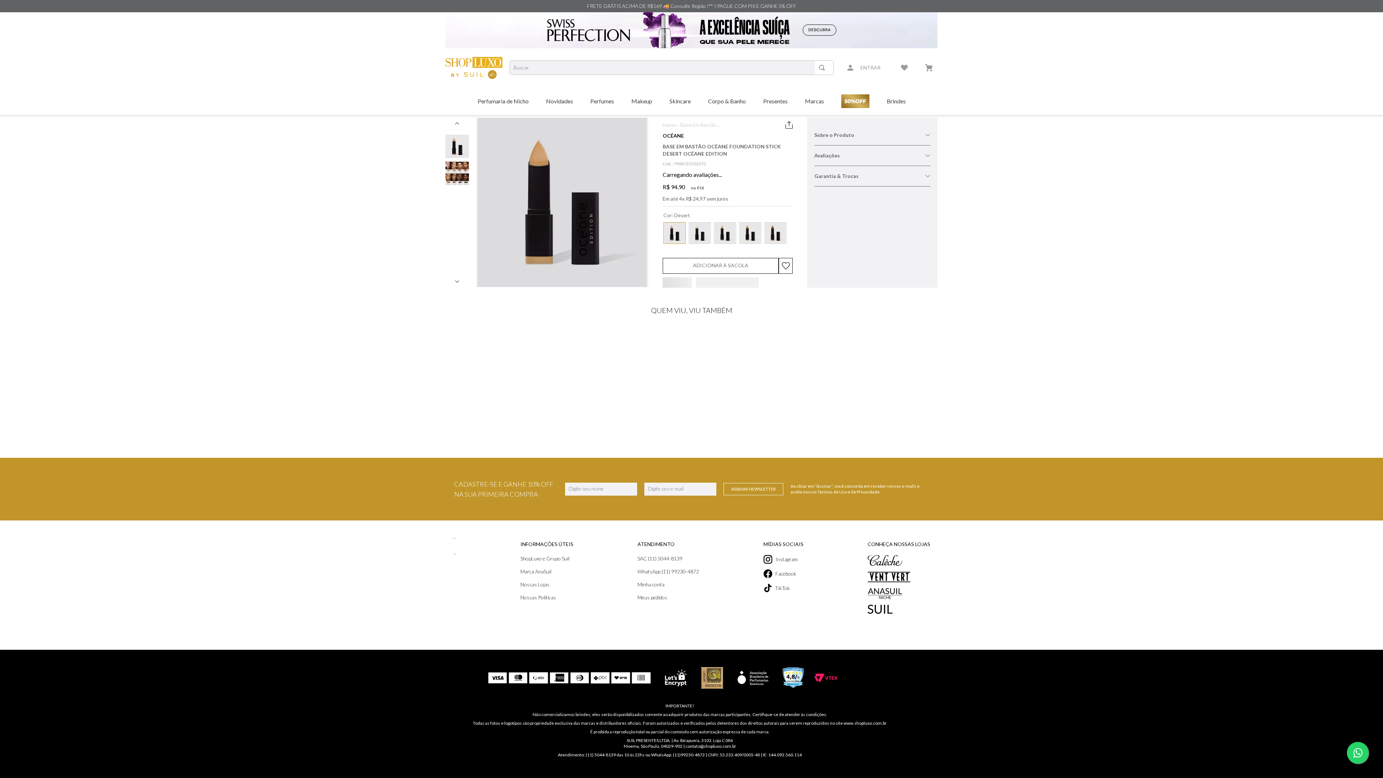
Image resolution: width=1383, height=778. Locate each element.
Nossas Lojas (653, 677)
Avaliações (827, 176)
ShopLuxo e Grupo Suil (663, 651)
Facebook (825, 666)
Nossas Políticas (657, 690)
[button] (674, 246)
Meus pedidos (732, 690)
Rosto (717, 125)
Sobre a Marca (831, 155)
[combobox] (672, 68)
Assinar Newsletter (753, 581)
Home (669, 125)
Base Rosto (742, 125)
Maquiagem (693, 125)
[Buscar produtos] (823, 68)
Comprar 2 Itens (894, 295)
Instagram (826, 652)
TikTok (821, 681)
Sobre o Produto (834, 135)
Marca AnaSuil (654, 664)
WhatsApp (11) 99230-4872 (747, 664)
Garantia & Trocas (836, 196)
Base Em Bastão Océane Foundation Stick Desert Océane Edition (684, 133)
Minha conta (730, 677)
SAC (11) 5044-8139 (739, 651)
